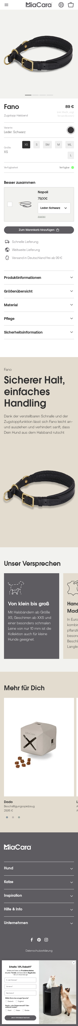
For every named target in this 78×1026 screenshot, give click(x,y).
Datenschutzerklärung (39, 950)
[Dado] (39, 747)
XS (26, 144)
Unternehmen (16, 923)
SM (47, 144)
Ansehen (41, 217)
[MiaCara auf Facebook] (31, 939)
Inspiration (13, 896)
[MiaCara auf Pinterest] (39, 939)
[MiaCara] (39, 4)
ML (70, 144)
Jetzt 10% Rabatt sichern (20, 1018)
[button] (6, 5)
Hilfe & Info (13, 909)
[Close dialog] (73, 962)
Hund (8, 868)
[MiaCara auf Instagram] (46, 939)
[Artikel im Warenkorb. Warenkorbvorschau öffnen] (71, 5)
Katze (8, 882)
